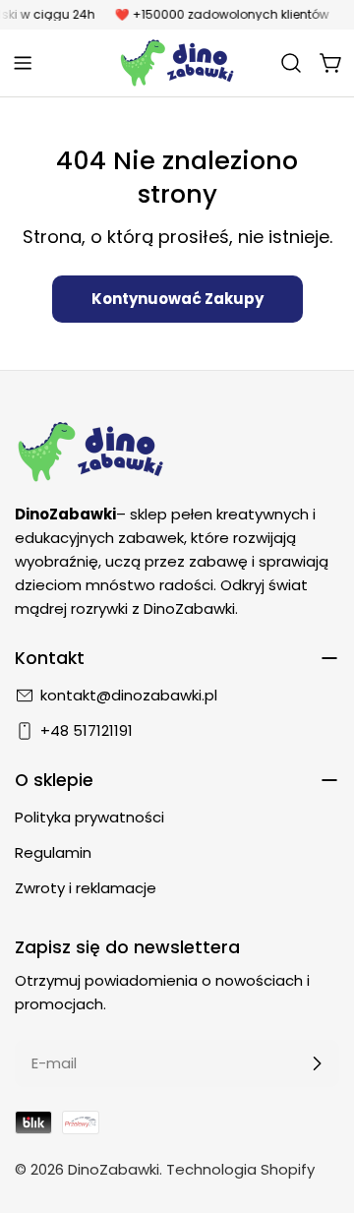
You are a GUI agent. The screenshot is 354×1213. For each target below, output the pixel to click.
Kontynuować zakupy (177, 298)
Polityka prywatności (89, 817)
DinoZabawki (113, 1169)
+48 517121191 (86, 730)
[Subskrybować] (316, 1063)
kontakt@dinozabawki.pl (128, 695)
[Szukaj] (291, 63)
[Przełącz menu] (22, 63)
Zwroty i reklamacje (85, 888)
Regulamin (53, 852)
